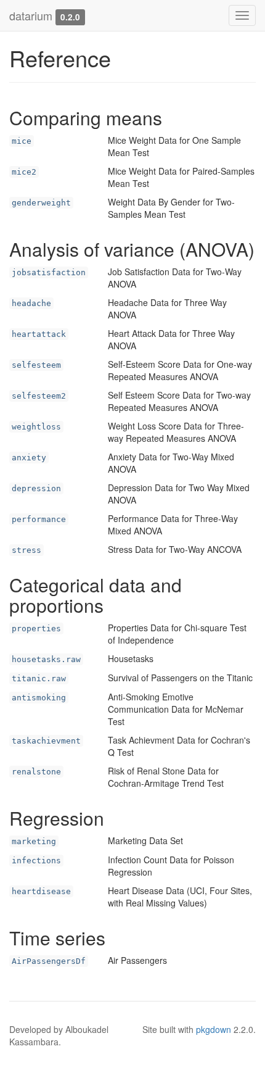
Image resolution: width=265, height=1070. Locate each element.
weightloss (36, 426)
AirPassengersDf (49, 961)
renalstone (36, 771)
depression (36, 488)
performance (39, 519)
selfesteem (36, 365)
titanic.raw (39, 678)
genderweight (41, 202)
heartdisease (41, 891)
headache (31, 303)
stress (26, 550)
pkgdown (213, 1029)
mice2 (24, 171)
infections (36, 860)
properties (36, 628)
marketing (34, 841)
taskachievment (46, 740)
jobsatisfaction (49, 272)
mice (21, 141)
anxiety (29, 457)
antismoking (39, 697)
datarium (30, 15)
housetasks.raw (46, 659)
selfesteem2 (39, 395)
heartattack (39, 334)
